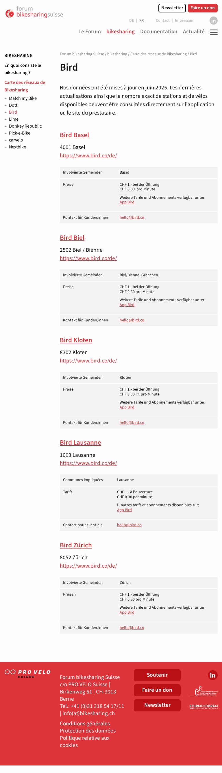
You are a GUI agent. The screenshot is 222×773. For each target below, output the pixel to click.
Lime (13, 119)
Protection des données (88, 731)
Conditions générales (85, 723)
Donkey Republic (25, 126)
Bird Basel (74, 135)
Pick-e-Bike (19, 133)
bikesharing (18, 55)
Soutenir (157, 675)
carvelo (16, 140)
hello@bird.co (132, 217)
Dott (13, 105)
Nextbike (17, 147)
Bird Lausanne (80, 442)
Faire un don (202, 8)
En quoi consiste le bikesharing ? (22, 69)
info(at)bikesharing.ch (88, 713)
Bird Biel (72, 237)
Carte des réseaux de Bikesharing (24, 86)
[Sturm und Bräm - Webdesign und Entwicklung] (203, 706)
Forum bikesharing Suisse (82, 54)
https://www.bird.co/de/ (88, 156)
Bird (13, 112)
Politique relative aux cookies (85, 742)
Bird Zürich (76, 545)
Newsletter (172, 8)
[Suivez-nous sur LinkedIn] (214, 20)
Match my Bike (23, 98)
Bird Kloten (76, 340)
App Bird (127, 202)
